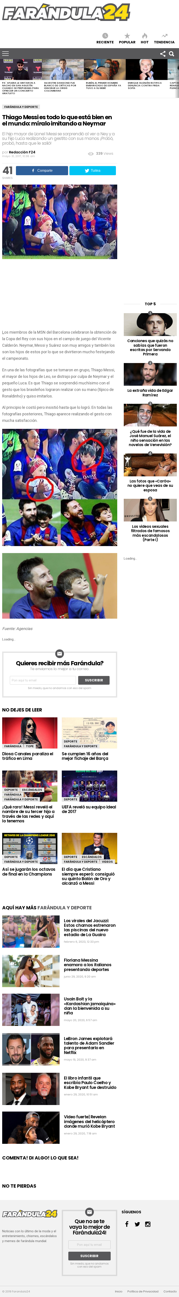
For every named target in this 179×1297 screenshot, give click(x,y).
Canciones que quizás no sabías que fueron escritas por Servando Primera (150, 347)
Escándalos (32, 790)
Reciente (105, 42)
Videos (107, 862)
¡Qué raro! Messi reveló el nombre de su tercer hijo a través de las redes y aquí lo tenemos (28, 814)
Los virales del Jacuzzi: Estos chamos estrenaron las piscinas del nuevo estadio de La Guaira (89, 928)
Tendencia (164, 42)
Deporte (70, 741)
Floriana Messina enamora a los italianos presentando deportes (87, 965)
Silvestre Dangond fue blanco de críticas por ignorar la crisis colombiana (60, 86)
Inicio (118, 1291)
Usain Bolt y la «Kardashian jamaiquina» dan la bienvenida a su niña (89, 1006)
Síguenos (162, 53)
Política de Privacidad (142, 1291)
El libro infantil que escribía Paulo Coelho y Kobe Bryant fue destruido (90, 1082)
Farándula (12, 746)
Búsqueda (171, 53)
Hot (145, 42)
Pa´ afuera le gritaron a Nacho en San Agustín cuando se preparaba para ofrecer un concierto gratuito (20, 88)
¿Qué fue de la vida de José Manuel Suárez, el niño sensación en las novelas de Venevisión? (150, 438)
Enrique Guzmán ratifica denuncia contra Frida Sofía (145, 85)
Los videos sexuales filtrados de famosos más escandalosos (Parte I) (150, 533)
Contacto (170, 1291)
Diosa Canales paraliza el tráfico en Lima (27, 756)
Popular (127, 42)
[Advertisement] (59, 296)
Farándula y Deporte (21, 107)
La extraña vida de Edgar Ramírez (150, 392)
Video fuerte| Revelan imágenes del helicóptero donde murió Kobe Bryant (89, 1121)
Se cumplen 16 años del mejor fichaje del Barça (85, 756)
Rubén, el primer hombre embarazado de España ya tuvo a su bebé (103, 85)
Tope (30, 746)
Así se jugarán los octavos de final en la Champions (28, 871)
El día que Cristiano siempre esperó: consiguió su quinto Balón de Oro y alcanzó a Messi (88, 876)
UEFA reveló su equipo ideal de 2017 (89, 809)
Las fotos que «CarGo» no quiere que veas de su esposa (150, 486)
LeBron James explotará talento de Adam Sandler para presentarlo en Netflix (89, 1046)
